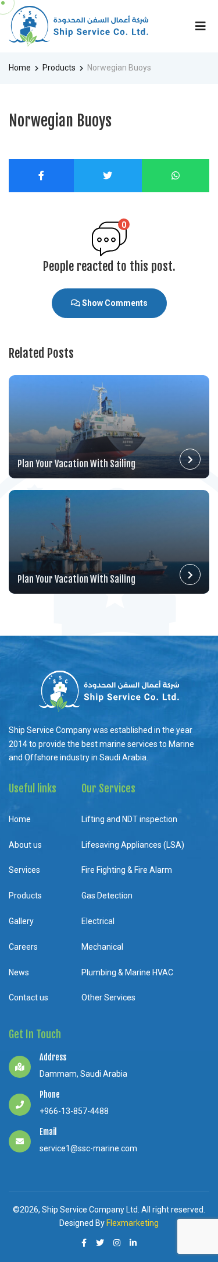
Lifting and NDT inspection (129, 819)
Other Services (108, 997)
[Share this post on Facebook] (41, 175)
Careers (23, 946)
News (19, 972)
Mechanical (102, 946)
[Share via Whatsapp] (175, 175)
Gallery (21, 921)
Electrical (98, 921)
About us (25, 844)
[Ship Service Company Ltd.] (78, 26)
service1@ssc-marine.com (88, 1148)
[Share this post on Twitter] (108, 175)
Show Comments (114, 303)
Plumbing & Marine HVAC (127, 972)
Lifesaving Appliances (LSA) (132, 844)
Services (24, 870)
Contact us (28, 997)
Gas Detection (107, 895)
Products (59, 67)
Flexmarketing (132, 1223)
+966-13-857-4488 (74, 1111)
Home (20, 67)
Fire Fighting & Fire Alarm (126, 870)
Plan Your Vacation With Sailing (76, 464)
